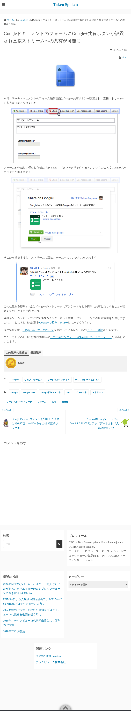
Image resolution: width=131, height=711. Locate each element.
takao (124, 57)
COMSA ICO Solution (48, 656)
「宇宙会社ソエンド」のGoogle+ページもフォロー (81, 337)
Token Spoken (65, 4)
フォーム (42, 401)
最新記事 (36, 352)
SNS (68, 392)
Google (14, 392)
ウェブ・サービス (33, 379)
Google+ (15, 379)
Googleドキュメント (51, 392)
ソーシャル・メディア (59, 379)
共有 (54, 401)
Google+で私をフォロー (53, 322)
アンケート (81, 392)
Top (123, 703)
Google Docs (29, 392)
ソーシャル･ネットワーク (19, 401)
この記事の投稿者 (16, 352)
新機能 (65, 401)
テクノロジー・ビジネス (87, 379)
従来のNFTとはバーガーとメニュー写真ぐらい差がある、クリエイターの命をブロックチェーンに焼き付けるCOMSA (31, 589)
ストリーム (97, 392)
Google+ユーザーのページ (38, 329)
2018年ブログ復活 (14, 631)
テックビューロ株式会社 (51, 662)
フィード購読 (95, 329)
